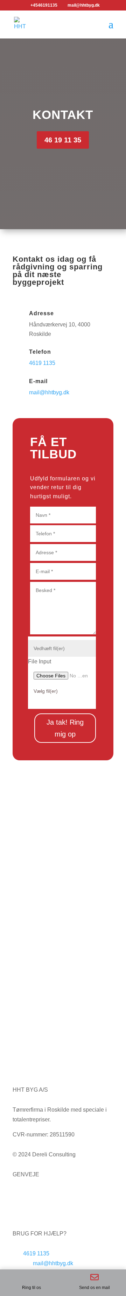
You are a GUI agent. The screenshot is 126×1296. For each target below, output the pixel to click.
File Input (39, 661)
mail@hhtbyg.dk (49, 392)
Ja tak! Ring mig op (65, 728)
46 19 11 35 (62, 140)
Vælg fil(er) (46, 691)
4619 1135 (42, 363)
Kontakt (22, 1204)
